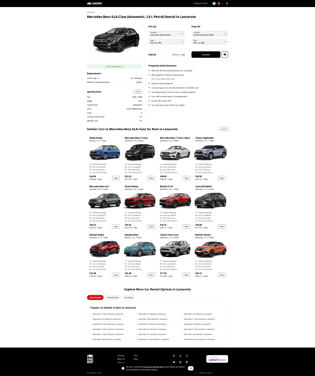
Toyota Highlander (204, 137)
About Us (121, 359)
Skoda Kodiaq (131, 186)
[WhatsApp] (214, 3)
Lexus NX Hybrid (203, 186)
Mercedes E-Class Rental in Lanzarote (199, 329)
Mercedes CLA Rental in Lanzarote (198, 314)
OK (191, 368)
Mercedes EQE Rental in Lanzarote (107, 339)
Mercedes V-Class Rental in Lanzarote (108, 329)
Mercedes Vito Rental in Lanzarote (198, 334)
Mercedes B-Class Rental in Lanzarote (199, 339)
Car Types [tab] (129, 297)
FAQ (135, 355)
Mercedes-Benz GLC (99, 186)
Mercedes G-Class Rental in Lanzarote (153, 339)
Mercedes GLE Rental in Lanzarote (107, 319)
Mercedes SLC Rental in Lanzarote (152, 334)
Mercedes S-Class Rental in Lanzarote (108, 314)
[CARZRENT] (99, 3)
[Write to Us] (225, 54)
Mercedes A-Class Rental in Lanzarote (108, 324)
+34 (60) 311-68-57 (200, 3)
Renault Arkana (203, 234)
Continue (206, 54)
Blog (136, 359)
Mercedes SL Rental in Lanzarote (197, 324)
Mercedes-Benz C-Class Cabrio (175, 137)
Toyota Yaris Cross (169, 234)
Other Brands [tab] (112, 297)
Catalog (120, 355)
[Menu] (227, 3)
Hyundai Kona (131, 234)
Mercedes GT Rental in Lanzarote (152, 314)
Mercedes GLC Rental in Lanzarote (152, 329)
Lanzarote (91, 12)
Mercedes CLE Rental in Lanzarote (152, 324)
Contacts (121, 362)
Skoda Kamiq (95, 137)
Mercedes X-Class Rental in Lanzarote (108, 334)
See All (138, 92)
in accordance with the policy (153, 367)
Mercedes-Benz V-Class (136, 137)
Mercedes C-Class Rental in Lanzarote (199, 319)
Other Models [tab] (95, 297)
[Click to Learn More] (123, 67)
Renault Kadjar (96, 234)
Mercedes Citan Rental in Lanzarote (152, 319)
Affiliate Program (205, 373)
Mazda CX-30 (166, 186)
